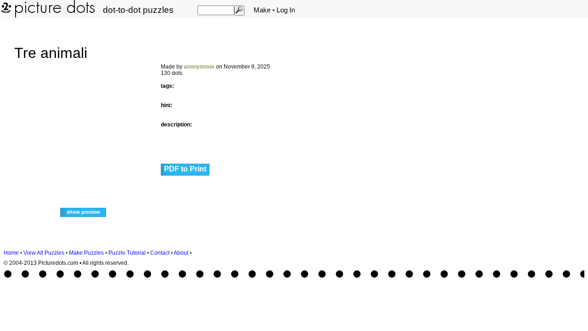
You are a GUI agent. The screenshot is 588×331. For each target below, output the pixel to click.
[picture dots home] (5, 15)
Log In (286, 10)
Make (262, 10)
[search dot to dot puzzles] (239, 10)
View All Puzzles (43, 253)
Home (11, 253)
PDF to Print (185, 169)
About (181, 253)
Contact (160, 253)
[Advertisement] (526, 162)
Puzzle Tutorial (127, 253)
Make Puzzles (86, 253)
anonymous (199, 66)
